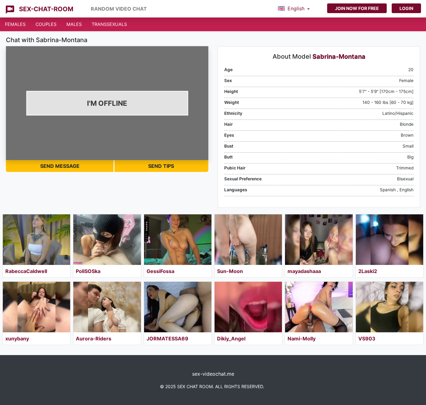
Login (406, 8)
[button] (293, 8)
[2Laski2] (389, 239)
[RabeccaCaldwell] (36, 239)
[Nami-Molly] (318, 307)
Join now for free (357, 8)
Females (15, 24)
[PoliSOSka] (107, 239)
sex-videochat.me (213, 374)
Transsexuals (109, 24)
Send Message (60, 166)
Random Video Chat (119, 9)
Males (74, 24)
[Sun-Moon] (248, 239)
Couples (46, 24)
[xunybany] (36, 307)
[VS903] (389, 307)
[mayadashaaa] (318, 239)
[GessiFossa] (177, 239)
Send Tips (161, 166)
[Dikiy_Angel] (248, 307)
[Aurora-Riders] (107, 307)
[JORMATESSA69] (177, 307)
